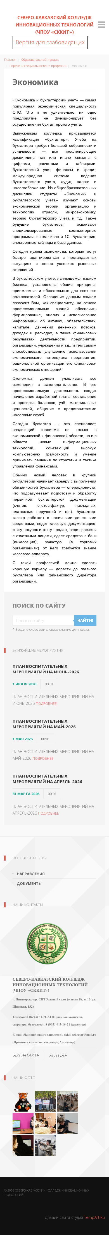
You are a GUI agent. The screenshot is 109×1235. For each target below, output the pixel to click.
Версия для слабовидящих (50, 42)
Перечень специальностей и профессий (38, 66)
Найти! (85, 620)
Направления (31, 873)
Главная (10, 59)
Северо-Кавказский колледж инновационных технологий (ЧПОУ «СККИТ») (55, 24)
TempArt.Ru (94, 1217)
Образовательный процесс (40, 59)
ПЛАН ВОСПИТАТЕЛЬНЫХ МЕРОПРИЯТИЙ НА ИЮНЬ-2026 (46, 668)
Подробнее (46, 703)
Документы (29, 883)
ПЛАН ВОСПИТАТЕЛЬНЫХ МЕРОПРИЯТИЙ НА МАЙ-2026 (44, 723)
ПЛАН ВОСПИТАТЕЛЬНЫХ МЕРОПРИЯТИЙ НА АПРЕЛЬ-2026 (47, 778)
